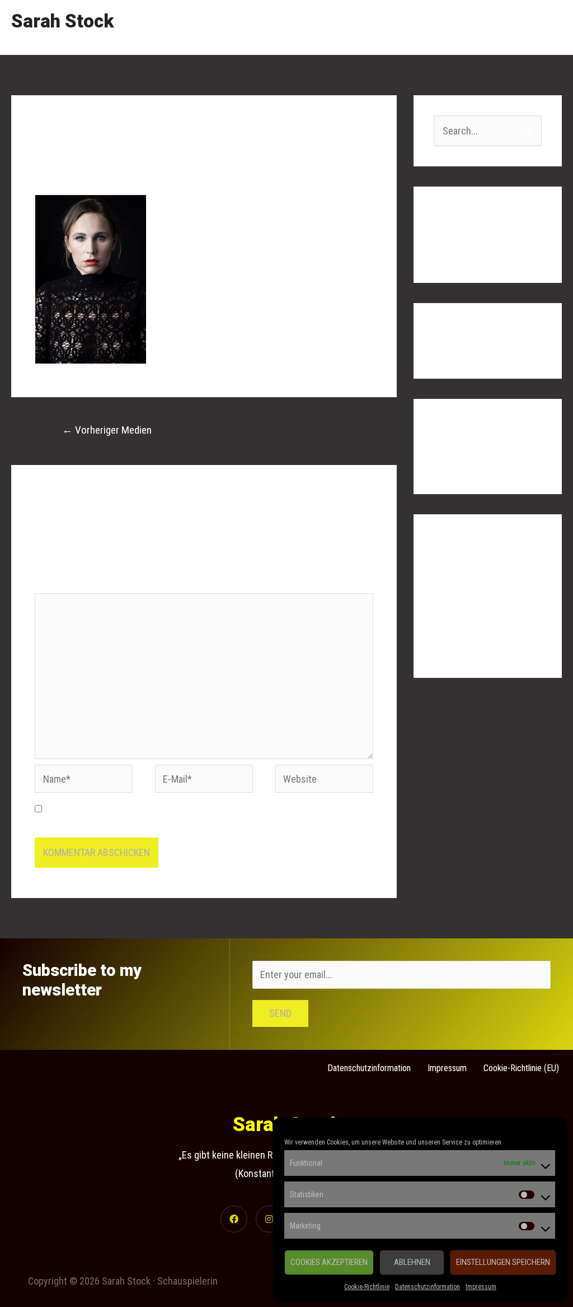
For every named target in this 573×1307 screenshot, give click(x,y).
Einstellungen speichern (503, 1262)
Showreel (392, 27)
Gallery (444, 27)
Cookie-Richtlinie (366, 1287)
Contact (536, 27)
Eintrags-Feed (462, 602)
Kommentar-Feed (468, 625)
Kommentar (61, 583)
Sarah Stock (62, 21)
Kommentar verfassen (79, 167)
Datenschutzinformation (427, 1287)
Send (280, 1013)
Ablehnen (412, 1262)
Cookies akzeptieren (329, 1262)
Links (489, 27)
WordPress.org (464, 647)
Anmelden (454, 579)
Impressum (481, 1287)
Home (341, 27)
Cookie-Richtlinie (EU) (521, 1068)
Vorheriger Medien (107, 430)
